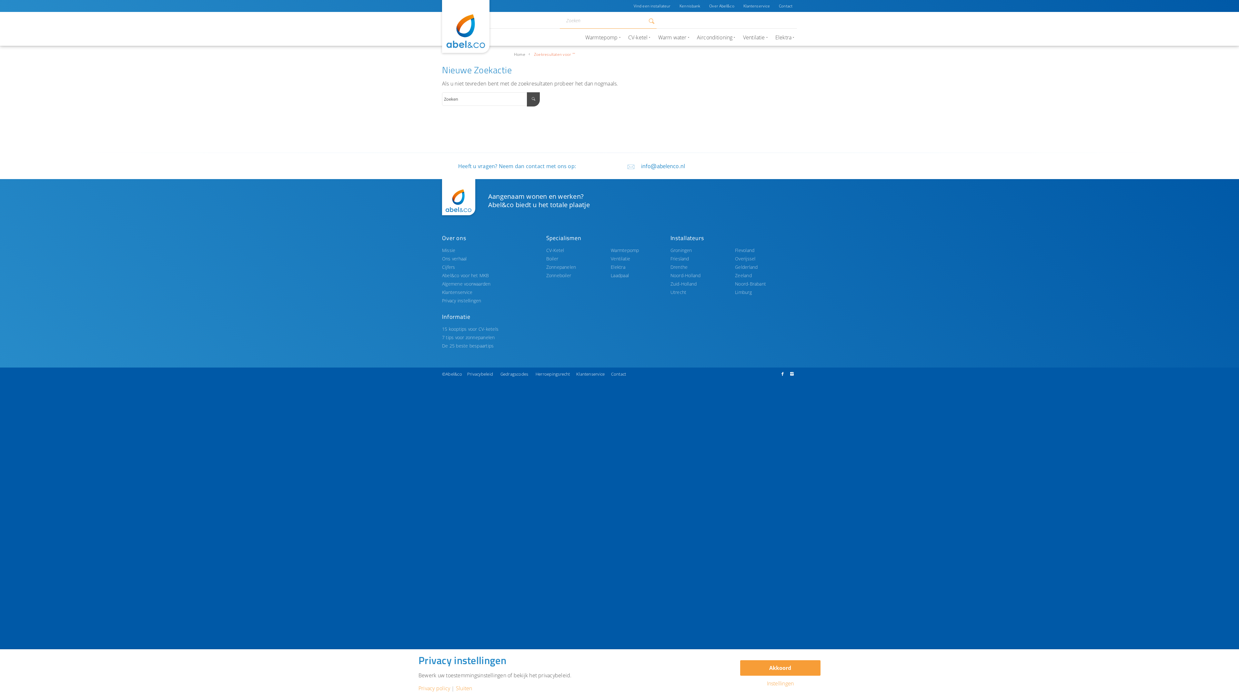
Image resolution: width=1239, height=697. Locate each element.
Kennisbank (690, 6)
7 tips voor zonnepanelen (468, 337)
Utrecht (678, 292)
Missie (448, 250)
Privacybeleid (480, 374)
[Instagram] (792, 374)
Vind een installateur (652, 6)
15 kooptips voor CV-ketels (470, 329)
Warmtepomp (625, 250)
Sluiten (464, 688)
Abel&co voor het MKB (465, 275)
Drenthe (679, 267)
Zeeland (743, 275)
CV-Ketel (555, 250)
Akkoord (780, 668)
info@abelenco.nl (663, 166)
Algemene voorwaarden (466, 284)
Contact (785, 6)
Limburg (743, 292)
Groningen (681, 250)
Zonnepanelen (561, 267)
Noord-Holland (685, 275)
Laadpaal (620, 275)
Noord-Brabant (750, 284)
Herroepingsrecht (553, 374)
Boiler (552, 259)
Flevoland (744, 250)
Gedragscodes (514, 374)
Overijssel (745, 259)
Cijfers (448, 267)
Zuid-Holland (683, 284)
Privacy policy (434, 688)
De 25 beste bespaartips (468, 346)
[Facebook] (782, 374)
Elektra (618, 267)
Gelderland (746, 267)
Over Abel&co (721, 6)
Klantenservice (756, 6)
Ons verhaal (454, 259)
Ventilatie (620, 259)
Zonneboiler (558, 275)
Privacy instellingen (461, 301)
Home (519, 54)
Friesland (679, 259)
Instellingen (780, 683)
